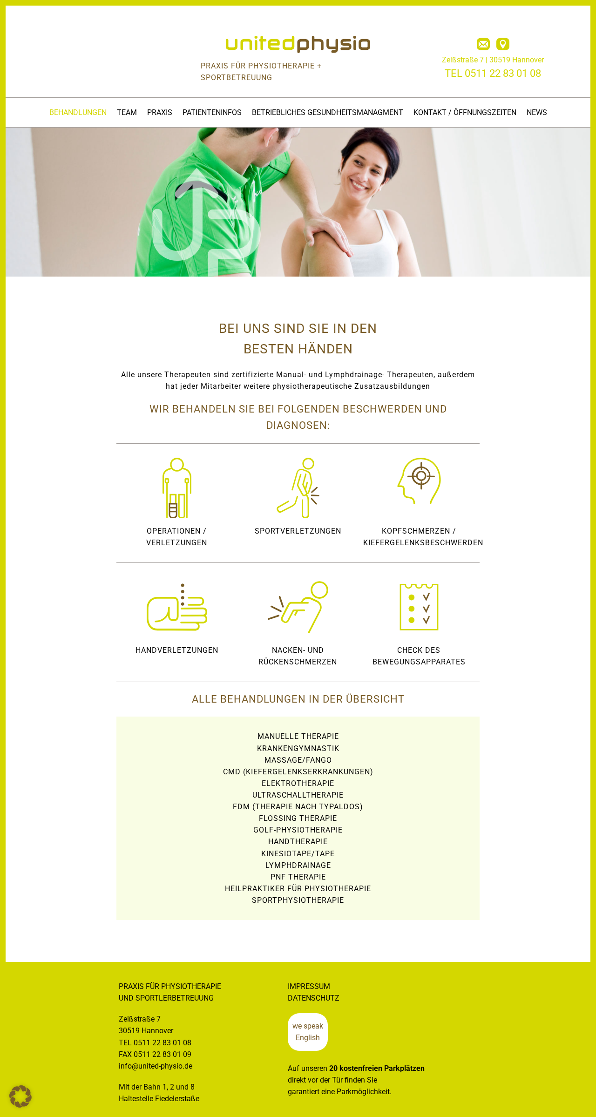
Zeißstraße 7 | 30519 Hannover (493, 59)
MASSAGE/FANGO (298, 760)
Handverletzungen (176, 650)
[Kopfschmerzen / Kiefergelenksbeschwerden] (419, 481)
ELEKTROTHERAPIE (298, 783)
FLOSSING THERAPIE (298, 818)
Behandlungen (78, 112)
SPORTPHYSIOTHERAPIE (298, 900)
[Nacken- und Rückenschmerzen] (298, 607)
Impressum (309, 986)
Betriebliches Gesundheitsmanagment (327, 112)
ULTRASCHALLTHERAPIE (298, 795)
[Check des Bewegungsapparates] (419, 607)
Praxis (159, 112)
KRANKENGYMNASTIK (298, 748)
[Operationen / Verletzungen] (177, 488)
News (537, 112)
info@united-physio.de (155, 1066)
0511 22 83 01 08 (162, 1042)
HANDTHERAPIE (298, 841)
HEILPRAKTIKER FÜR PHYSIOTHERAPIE (298, 888)
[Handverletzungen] (177, 607)
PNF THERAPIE (298, 877)
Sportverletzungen (298, 531)
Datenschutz (313, 998)
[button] (20, 1096)
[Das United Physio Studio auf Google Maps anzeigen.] (502, 44)
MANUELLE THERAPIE (298, 736)
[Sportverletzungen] (298, 488)
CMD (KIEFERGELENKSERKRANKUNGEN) (298, 771)
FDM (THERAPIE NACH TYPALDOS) (298, 806)
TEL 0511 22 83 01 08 (493, 73)
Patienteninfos (212, 112)
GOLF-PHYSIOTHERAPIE (298, 830)
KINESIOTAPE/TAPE (298, 853)
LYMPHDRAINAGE (298, 865)
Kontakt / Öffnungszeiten (464, 112)
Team (127, 112)
